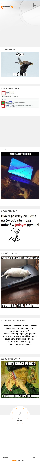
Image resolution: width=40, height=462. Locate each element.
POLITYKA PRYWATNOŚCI (15, 457)
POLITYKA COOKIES (25, 457)
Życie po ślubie (9, 49)
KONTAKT (35, 457)
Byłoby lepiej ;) (9, 211)
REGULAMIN (5, 457)
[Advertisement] (20, 31)
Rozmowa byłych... (10, 88)
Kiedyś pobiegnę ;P (10, 253)
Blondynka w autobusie (13, 321)
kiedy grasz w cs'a (10, 359)
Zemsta (5, 150)
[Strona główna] (6, 8)
